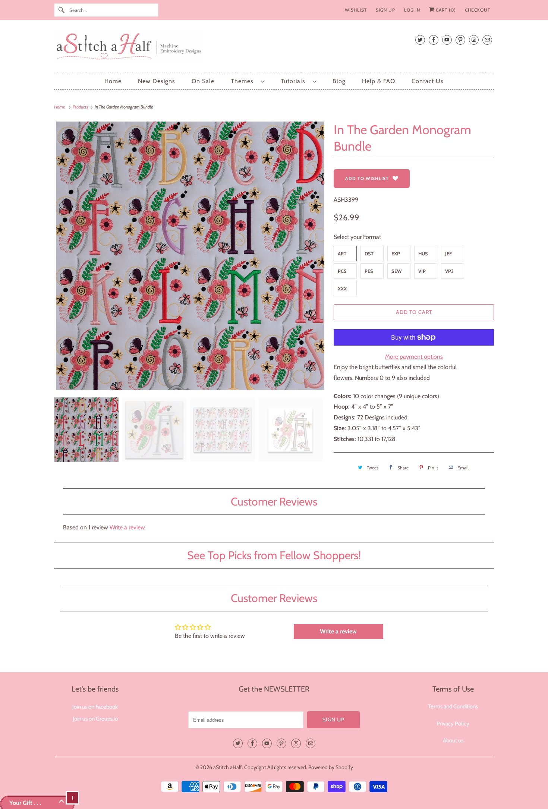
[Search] (61, 10)
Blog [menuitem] (339, 81)
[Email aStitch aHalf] (487, 39)
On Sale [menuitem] (203, 81)
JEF (448, 253)
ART (342, 253)
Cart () (445, 10)
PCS (342, 271)
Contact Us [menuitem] (428, 81)
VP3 (449, 271)
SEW (396, 271)
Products (81, 107)
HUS (423, 253)
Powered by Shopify (330, 767)
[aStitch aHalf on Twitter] (420, 39)
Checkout (477, 10)
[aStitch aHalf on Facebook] (433, 39)
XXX (342, 289)
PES (369, 271)
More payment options (414, 356)
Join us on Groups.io (95, 718)
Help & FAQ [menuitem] (378, 81)
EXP (395, 253)
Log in (412, 10)
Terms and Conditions (453, 706)
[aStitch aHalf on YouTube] (447, 39)
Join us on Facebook (95, 706)
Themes (244, 81)
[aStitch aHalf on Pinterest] (460, 39)
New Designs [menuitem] (156, 81)
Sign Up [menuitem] (385, 10)
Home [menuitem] (113, 81)
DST (369, 253)
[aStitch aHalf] (274, 47)
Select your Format (357, 236)
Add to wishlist (367, 178)
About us (453, 740)
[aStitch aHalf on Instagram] (474, 39)
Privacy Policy (453, 723)
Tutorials (295, 81)
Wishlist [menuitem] (356, 10)
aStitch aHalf (227, 767)
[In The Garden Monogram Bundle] (190, 256)
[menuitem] (247, 81)
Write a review (127, 527)
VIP (422, 271)
